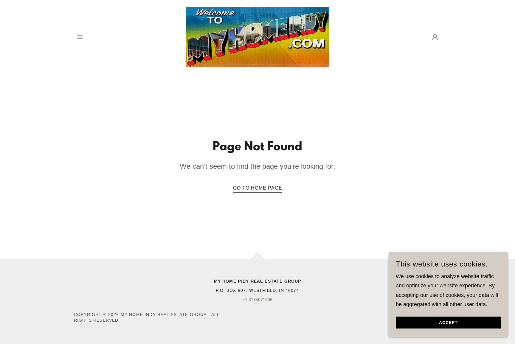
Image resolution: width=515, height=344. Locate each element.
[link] (257, 37)
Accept (448, 322)
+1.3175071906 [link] (257, 299)
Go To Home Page (257, 187)
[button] (80, 37)
